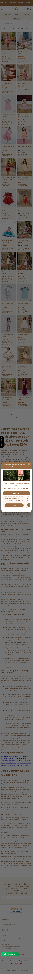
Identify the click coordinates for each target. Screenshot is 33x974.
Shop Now (14, 505)
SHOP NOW (16, 493)
